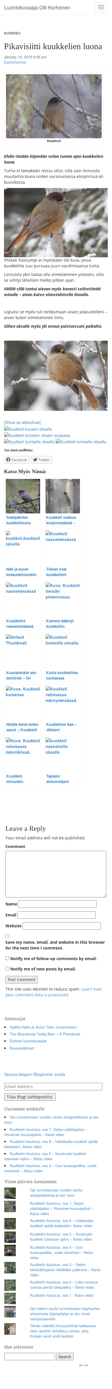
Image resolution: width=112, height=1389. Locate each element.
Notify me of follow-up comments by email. (53, 958)
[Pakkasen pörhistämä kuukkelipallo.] (56, 376)
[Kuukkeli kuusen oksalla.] (28, 428)
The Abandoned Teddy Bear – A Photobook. (45, 1034)
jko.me (83, 1365)
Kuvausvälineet (22, 1048)
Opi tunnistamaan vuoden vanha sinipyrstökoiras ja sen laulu (51, 1119)
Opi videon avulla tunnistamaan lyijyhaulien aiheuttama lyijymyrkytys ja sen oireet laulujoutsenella (65, 1313)
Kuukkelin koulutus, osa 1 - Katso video (62, 1295)
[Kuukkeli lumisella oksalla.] (30, 441)
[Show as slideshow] (22, 422)
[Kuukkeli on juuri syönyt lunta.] (56, 222)
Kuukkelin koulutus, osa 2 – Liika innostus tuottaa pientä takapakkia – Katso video (64, 1284)
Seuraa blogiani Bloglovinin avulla (34, 1074)
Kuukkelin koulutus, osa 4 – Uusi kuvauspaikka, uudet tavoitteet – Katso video (50, 1168)
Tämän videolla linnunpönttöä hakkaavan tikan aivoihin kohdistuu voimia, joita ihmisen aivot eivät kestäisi (63, 1331)
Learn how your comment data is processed (53, 991)
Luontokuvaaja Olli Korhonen (37, 7)
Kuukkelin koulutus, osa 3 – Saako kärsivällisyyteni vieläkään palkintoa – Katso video (65, 1269)
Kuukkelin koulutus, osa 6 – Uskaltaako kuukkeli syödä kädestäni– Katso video (51, 1144)
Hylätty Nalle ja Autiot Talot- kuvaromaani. (44, 1027)
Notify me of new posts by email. (43, 969)
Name (11, 904)
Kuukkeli (12, 33)
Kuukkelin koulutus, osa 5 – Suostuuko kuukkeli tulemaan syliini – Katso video (45, 1156)
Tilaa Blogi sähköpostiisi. (30, 1097)
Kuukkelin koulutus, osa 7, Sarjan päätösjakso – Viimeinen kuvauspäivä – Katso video (45, 1132)
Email (10, 915)
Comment (15, 846)
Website (13, 925)
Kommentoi (15, 62)
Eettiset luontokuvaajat (28, 1040)
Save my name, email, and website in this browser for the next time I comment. (55, 945)
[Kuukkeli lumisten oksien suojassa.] (37, 435)
